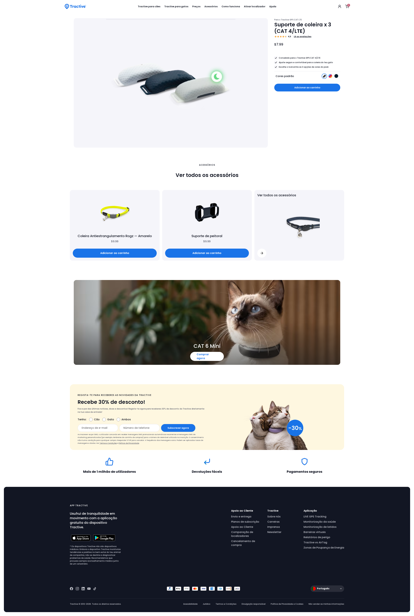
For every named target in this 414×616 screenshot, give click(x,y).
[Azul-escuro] (336, 77)
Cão (97, 419)
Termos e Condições (108, 443)
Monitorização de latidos (320, 527)
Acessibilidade (190, 604)
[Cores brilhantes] (331, 77)
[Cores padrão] (325, 77)
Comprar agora (203, 356)
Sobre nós (274, 516)
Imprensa (273, 527)
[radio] (324, 76)
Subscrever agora (178, 428)
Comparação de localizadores (242, 534)
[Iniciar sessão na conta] (340, 6)
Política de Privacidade (129, 443)
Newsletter (274, 532)
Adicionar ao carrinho (307, 87)
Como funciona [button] (231, 6)
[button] (261, 253)
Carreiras (273, 522)
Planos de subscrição (245, 522)
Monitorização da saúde (320, 522)
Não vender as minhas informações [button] (326, 604)
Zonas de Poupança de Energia (324, 547)
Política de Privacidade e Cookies (287, 604)
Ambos (126, 419)
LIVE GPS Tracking (315, 516)
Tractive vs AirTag (315, 542)
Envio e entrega (241, 516)
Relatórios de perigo (317, 537)
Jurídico (206, 604)
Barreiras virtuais (315, 532)
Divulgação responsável (254, 604)
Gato (110, 419)
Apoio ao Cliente (242, 527)
